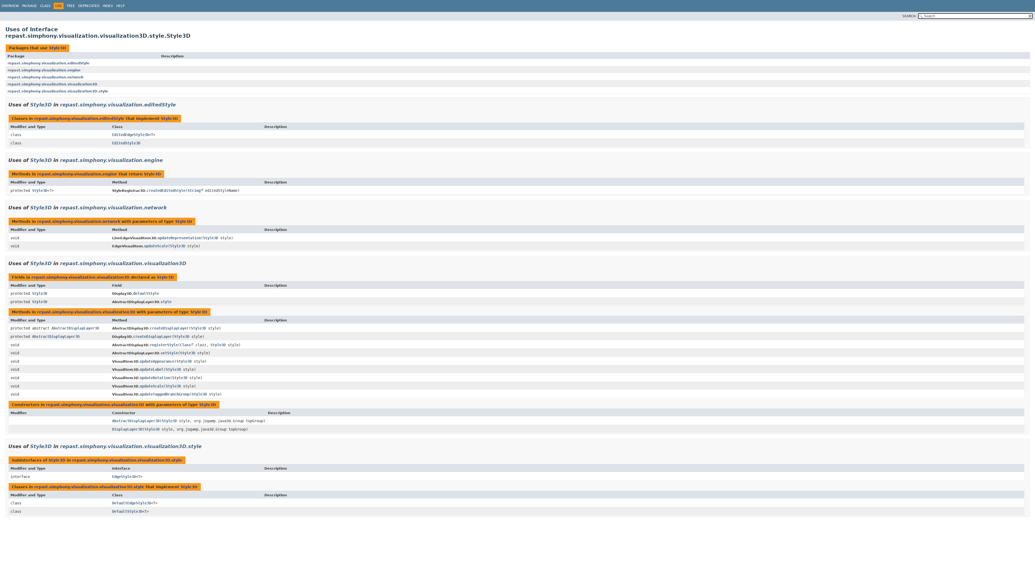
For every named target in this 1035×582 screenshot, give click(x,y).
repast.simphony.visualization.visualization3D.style (58, 91)
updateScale (156, 246)
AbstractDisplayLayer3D (75, 328)
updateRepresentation (179, 238)
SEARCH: (909, 16)
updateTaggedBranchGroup (164, 394)
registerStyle (164, 345)
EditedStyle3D (126, 143)
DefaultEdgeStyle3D (131, 503)
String (194, 190)
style (166, 302)
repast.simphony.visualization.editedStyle (48, 63)
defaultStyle (146, 293)
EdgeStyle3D (124, 476)
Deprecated (88, 6)
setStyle (169, 353)
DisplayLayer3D (127, 429)
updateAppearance (157, 361)
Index (108, 6)
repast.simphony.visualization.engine (44, 70)
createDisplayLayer (169, 328)
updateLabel (152, 369)
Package (29, 6)
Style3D (57, 48)
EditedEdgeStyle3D (130, 135)
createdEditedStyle (166, 190)
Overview (10, 6)
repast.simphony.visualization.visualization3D (52, 84)
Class (45, 6)
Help (120, 6)
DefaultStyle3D (127, 511)
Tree (71, 6)
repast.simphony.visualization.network (46, 77)
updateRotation (155, 378)
